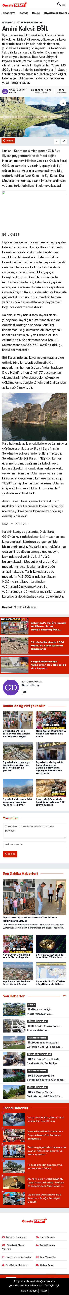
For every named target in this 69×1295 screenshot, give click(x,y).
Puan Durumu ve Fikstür (18, 1257)
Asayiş (23, 13)
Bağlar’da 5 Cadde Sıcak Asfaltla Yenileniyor (43, 1061)
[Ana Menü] (63, 4)
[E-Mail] (24, 692)
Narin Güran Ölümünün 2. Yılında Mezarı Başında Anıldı (51, 734)
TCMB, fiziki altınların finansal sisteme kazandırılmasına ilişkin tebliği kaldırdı (45, 1029)
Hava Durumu (48, 1237)
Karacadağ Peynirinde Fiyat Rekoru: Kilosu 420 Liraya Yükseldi (50, 802)
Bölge (36, 13)
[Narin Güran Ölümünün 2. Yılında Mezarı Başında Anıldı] (51, 720)
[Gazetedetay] (14, 4)
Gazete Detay (31, 685)
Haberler (7, 22)
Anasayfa (9, 13)
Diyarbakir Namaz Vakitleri (14, 1247)
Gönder (10, 854)
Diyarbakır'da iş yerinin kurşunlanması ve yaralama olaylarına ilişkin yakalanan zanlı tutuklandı (49, 768)
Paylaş (10, 140)
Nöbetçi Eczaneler (16, 1237)
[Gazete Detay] (11, 687)
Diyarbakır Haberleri (30, 22)
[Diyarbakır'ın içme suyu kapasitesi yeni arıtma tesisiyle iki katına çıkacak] (18, 751)
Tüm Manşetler (48, 1257)
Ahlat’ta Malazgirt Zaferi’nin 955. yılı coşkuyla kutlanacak (43, 1045)
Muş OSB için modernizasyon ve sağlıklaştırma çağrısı (40, 1012)
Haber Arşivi (46, 1265)
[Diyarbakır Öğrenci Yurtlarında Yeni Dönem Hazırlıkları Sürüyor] (18, 720)
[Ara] (59, 4)
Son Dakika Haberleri (17, 1265)
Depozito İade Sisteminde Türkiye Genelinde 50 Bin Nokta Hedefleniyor (45, 1078)
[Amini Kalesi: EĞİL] (34, 117)
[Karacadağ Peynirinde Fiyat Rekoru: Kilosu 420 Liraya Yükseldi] (51, 788)
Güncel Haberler (37, 1021)
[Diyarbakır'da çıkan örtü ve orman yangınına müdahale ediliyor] (18, 788)
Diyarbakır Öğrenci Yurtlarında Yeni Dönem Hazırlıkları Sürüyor (16, 734)
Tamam (43, 1291)
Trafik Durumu (47, 1245)
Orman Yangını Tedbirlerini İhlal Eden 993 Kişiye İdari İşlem (43, 1095)
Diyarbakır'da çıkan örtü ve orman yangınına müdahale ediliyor (17, 802)
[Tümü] (64, 996)
